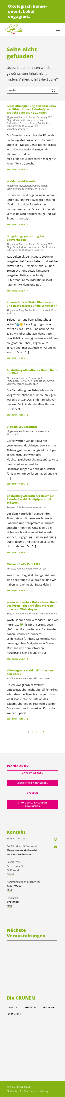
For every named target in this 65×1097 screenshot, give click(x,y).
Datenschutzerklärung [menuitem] (36, 1091)
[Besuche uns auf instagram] (55, 839)
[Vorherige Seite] (21, 731)
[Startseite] (13, 29)
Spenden (32, 793)
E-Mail (10, 874)
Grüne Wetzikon (50, 1007)
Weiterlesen (16, 169)
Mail (9, 890)
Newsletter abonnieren (32, 783)
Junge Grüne (14, 1013)
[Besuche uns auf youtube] (55, 847)
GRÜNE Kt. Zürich (32, 1007)
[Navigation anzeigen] (58, 29)
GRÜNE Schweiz (14, 1007)
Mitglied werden (32, 773)
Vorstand (22, 838)
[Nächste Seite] (43, 731)
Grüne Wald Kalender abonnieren (32, 804)
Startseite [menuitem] (12, 1091)
